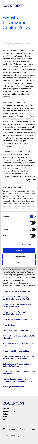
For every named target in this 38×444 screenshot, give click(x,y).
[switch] (33, 223)
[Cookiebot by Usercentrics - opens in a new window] (27, 180)
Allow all (19, 251)
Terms (22, 429)
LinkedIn (4, 429)
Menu (33, 5)
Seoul (5, 419)
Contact (12, 429)
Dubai (5, 417)
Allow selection (19, 256)
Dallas (5, 414)
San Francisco (9, 411)
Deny (19, 262)
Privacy (33, 429)
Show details (26, 244)
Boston (6, 408)
